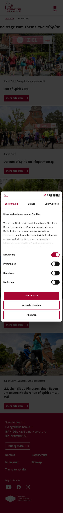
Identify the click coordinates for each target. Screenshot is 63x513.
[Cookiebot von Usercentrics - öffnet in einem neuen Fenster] (47, 196)
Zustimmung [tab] (11, 204)
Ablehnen (31, 315)
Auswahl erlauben (31, 305)
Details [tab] (31, 204)
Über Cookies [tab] (52, 204)
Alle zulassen (31, 295)
